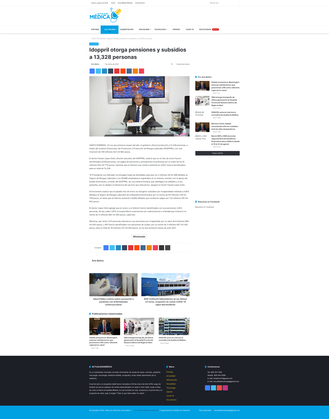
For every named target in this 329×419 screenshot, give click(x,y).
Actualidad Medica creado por (147, 410)
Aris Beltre (95, 64)
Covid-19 (189, 29)
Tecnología (160, 29)
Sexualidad (144, 29)
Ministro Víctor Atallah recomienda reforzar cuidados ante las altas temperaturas (224, 126)
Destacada (139, 236)
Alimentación (126, 29)
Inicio (113, 3)
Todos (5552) (217, 153)
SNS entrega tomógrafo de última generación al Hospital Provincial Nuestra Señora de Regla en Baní (138, 340)
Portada (95, 29)
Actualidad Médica (125, 3)
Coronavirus (140, 3)
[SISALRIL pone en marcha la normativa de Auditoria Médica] (174, 326)
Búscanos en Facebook (204, 207)
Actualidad (109, 29)
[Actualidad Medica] (106, 16)
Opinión (176, 29)
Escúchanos (208, 29)
